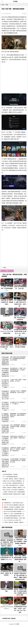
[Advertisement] (14, 78)
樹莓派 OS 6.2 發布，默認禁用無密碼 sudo (14, 513)
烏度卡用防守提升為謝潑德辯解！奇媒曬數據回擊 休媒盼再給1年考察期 (18, 358)
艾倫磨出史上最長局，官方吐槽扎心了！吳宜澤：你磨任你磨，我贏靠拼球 (18, 449)
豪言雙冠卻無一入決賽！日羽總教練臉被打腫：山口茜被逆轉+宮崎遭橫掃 (18, 370)
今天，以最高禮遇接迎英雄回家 (10, 476)
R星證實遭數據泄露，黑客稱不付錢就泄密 (14, 509)
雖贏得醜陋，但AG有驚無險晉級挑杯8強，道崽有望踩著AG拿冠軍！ (18, 415)
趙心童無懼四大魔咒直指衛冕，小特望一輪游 (14, 518)
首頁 (3, 4)
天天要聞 (15, 1)
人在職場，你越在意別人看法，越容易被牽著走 (14, 491)
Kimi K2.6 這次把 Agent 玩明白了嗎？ (13, 520)
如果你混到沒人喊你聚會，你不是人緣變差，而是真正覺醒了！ (18, 438)
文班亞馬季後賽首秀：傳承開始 (10, 474)
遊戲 (7, 4)
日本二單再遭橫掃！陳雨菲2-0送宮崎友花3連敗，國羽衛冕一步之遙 (18, 426)
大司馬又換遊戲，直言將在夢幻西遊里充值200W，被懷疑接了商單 (18, 460)
